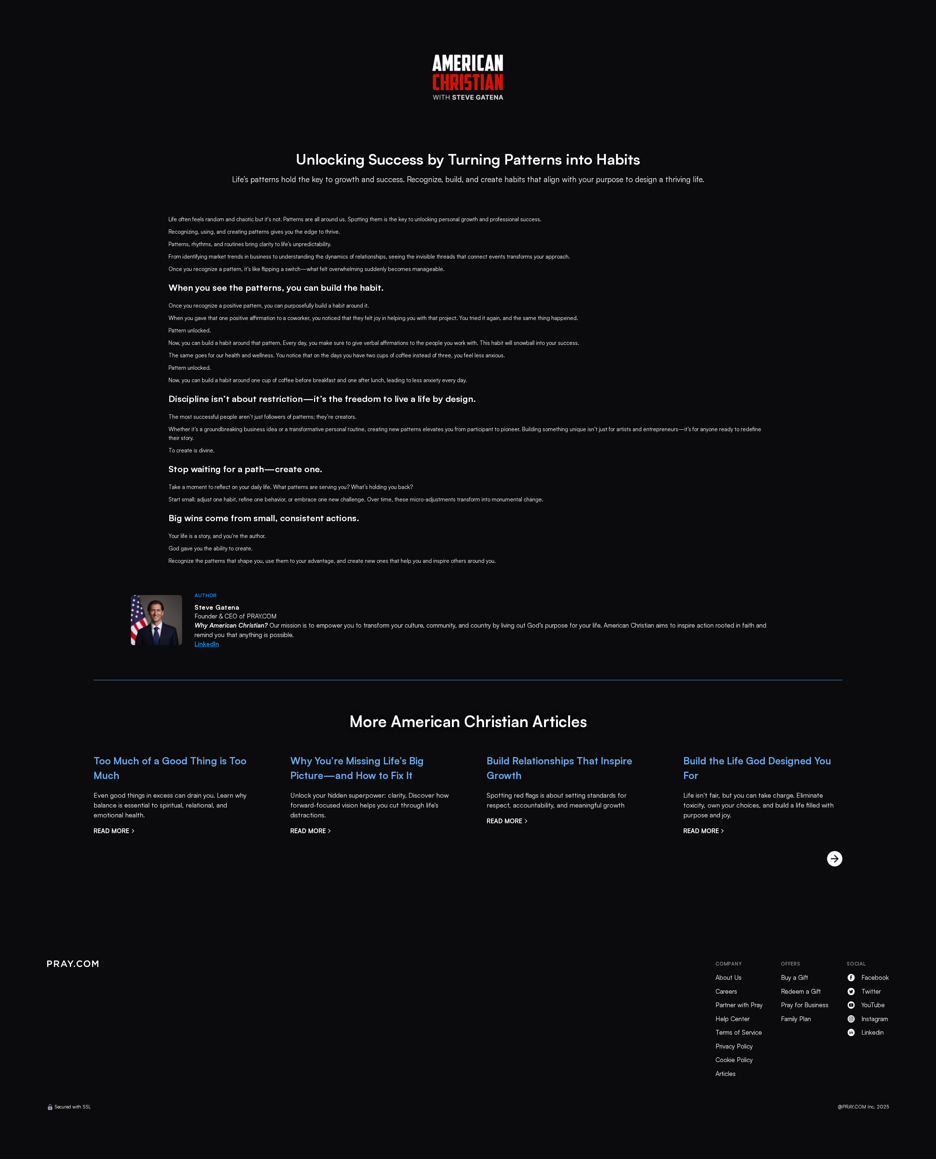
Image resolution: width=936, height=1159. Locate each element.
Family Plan (796, 1019)
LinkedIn (207, 644)
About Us (728, 977)
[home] (468, 74)
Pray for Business (805, 1005)
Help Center (733, 1019)
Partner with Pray (739, 1005)
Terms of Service (739, 1032)
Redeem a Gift (801, 991)
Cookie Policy (734, 1060)
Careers (726, 991)
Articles (726, 1073)
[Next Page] (834, 858)
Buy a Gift (794, 977)
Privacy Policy (734, 1046)
